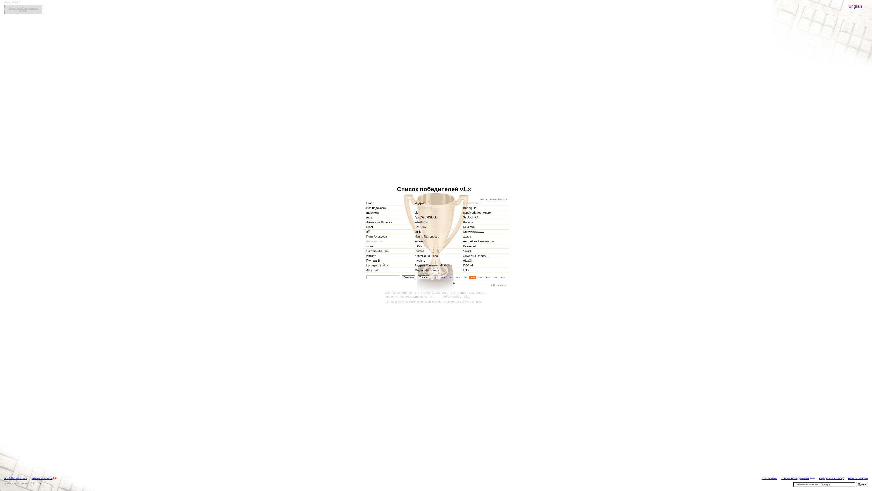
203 (495, 277)
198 (458, 277)
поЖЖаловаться (15, 478)
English (855, 6)
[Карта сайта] (40, 483)
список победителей (795, 478)
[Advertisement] (436, 297)
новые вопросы (42, 478)
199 (465, 277)
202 (488, 277)
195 (435, 277)
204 (503, 277)
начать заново (858, 478)
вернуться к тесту (831, 478)
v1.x (812, 477)
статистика (769, 478)
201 (480, 277)
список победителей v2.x (493, 199)
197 (450, 277)
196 (443, 277)
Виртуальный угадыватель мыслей (23, 9)
